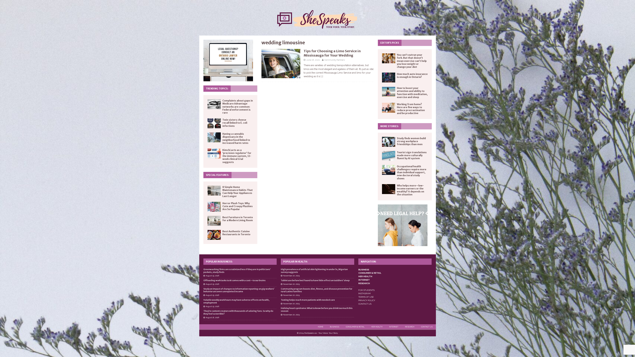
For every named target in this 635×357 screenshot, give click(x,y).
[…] (322, 76)
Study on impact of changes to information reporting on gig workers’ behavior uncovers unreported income (238, 290)
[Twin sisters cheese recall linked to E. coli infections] (214, 123)
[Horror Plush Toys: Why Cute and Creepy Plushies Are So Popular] (214, 207)
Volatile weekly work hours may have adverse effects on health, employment (236, 301)
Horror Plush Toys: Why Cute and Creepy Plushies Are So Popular (237, 206)
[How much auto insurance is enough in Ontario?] (388, 77)
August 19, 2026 (212, 276)
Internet (393, 327)
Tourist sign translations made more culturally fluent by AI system (412, 155)
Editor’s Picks (389, 42)
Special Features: (217, 175)
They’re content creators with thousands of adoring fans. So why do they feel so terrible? (238, 312)
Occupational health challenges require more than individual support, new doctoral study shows (411, 172)
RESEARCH (364, 283)
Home (320, 327)
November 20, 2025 (291, 276)
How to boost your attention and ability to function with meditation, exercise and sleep (412, 93)
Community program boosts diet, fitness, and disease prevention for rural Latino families (316, 290)
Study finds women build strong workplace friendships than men (411, 141)
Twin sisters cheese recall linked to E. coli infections (234, 122)
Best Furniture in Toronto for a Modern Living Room (237, 219)
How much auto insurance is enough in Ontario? (412, 76)
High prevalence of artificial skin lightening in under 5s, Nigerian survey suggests (314, 271)
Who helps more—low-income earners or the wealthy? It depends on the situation (410, 190)
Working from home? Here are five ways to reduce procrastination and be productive (411, 109)
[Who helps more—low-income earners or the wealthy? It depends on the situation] (388, 189)
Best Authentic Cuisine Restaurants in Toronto (236, 233)
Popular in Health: (295, 261)
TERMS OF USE (366, 297)
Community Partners (334, 60)
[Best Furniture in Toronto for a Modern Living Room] (214, 221)
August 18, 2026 (212, 318)
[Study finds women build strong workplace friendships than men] (388, 142)
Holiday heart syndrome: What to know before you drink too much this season (317, 309)
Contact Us (427, 327)
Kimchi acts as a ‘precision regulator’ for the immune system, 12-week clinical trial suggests (236, 156)
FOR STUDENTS (366, 290)
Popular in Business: (219, 261)
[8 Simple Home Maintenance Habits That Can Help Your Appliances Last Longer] (214, 191)
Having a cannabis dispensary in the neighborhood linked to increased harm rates (236, 138)
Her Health (376, 327)
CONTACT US (364, 304)
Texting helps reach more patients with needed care (308, 299)
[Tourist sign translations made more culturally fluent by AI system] (388, 156)
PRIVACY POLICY (366, 300)
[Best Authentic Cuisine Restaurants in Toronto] (214, 235)
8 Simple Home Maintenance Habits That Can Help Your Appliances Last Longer (237, 192)
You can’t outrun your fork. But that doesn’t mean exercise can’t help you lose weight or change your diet (412, 60)
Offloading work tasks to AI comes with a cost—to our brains (234, 280)
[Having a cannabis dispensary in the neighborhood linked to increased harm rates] (214, 137)
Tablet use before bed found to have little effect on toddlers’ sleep (315, 280)
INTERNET (364, 280)
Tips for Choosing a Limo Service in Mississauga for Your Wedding (332, 53)
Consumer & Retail (355, 327)
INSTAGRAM (364, 293)
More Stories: (389, 126)
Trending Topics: (217, 88)
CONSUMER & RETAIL (369, 273)
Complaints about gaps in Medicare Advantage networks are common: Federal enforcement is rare (237, 106)
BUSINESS (363, 269)
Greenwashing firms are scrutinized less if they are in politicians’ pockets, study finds (237, 271)
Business (334, 327)
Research (409, 327)
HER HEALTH (365, 276)
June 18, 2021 (313, 60)
